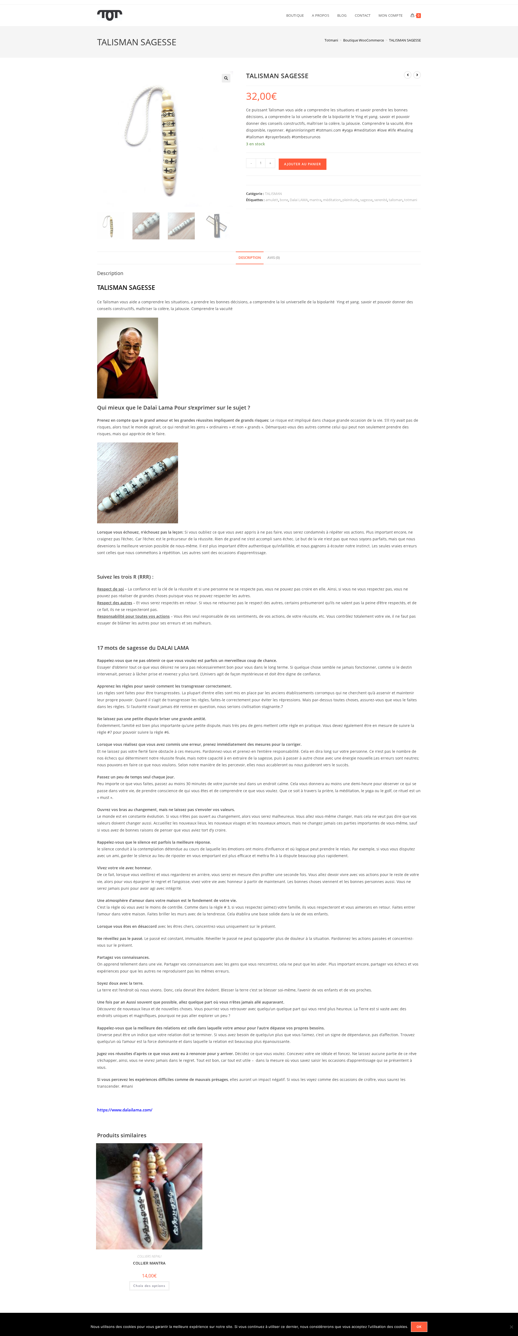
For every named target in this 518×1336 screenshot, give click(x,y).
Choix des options (149, 1285)
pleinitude (350, 199)
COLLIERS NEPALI (149, 1256)
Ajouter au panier (302, 164)
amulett (271, 199)
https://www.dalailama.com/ (124, 1109)
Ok (419, 1327)
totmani (410, 199)
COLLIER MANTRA (149, 1263)
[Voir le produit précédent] (407, 75)
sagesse (366, 199)
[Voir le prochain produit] (417, 75)
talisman (396, 199)
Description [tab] (249, 257)
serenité (380, 199)
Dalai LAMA (299, 199)
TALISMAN (273, 193)
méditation (332, 199)
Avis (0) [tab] (273, 257)
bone (284, 199)
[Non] (511, 1327)
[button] (226, 78)
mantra (315, 199)
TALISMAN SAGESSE (405, 40)
